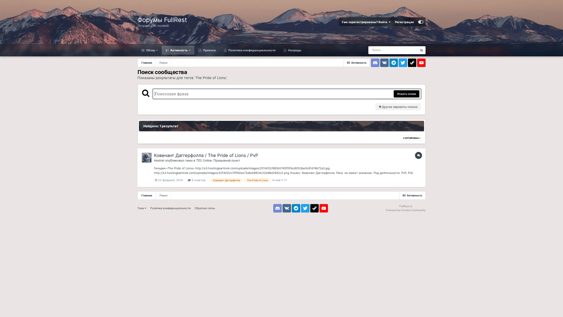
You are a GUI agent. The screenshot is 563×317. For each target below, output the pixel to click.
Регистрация (404, 22)
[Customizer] (421, 22)
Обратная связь (205, 208)
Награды (294, 50)
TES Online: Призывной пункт (218, 160)
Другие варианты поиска (399, 107)
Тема (141, 208)
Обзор (150, 50)
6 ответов (198, 180)
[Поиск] (422, 50)
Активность (179, 50)
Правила (209, 50)
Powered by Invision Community (406, 210)
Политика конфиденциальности (252, 50)
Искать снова (406, 94)
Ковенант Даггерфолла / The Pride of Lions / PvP (206, 155)
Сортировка (411, 138)
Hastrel (159, 160)
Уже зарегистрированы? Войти (365, 22)
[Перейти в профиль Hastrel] (147, 157)
